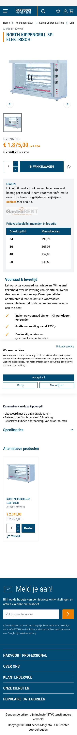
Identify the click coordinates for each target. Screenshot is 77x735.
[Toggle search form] (43, 11)
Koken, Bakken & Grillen (51, 22)
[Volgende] (67, 104)
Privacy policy (65, 346)
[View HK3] (12, 122)
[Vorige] (9, 104)
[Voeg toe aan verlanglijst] (69, 166)
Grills (72, 22)
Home (6, 22)
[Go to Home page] (23, 11)
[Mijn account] (65, 11)
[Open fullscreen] (38, 80)
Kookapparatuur (24, 22)
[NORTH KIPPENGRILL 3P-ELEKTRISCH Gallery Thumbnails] (12, 122)
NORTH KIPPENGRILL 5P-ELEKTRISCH (19, 501)
